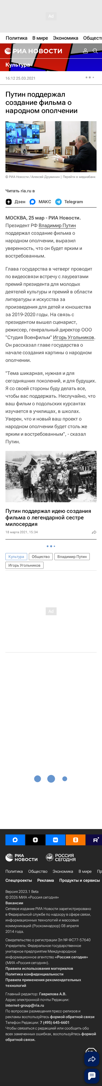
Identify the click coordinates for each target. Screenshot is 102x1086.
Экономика (63, 871)
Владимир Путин (57, 225)
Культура (16, 556)
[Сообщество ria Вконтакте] (55, 839)
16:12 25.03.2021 (20, 78)
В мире (85, 871)
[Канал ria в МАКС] (15, 839)
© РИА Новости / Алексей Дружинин (32, 177)
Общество (41, 556)
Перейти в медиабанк (79, 177)
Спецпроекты (18, 880)
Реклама (45, 880)
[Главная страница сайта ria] (32, 51)
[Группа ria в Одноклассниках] (75, 839)
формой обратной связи (72, 1017)
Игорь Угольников (73, 337)
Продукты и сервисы (79, 880)
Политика (14, 871)
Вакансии (14, 903)
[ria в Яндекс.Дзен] (35, 839)
